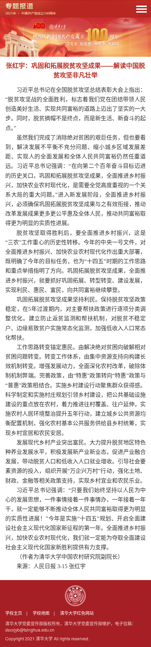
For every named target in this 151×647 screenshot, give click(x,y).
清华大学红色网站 (77, 613)
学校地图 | (46, 613)
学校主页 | (18, 613)
